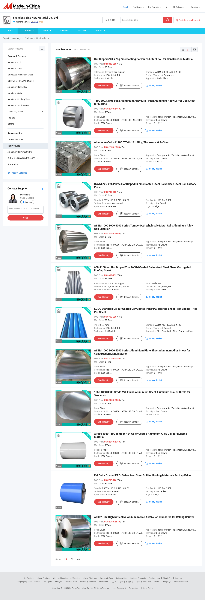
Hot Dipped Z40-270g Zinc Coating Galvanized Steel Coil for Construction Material (143, 59)
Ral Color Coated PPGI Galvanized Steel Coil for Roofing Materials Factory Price (142, 475)
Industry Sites (121, 578)
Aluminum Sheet (15, 68)
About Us (47, 30)
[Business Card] (42, 189)
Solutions (64, 30)
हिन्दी (138, 581)
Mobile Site (167, 578)
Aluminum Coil (14, 62)
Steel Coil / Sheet (15, 111)
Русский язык (71, 581)
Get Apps (180, 7)
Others (11, 123)
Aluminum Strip (15, 93)
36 (72, 559)
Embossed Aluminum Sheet (20, 74)
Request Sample (131, 85)
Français (58, 581)
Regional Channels (138, 578)
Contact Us (100, 30)
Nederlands (103, 581)
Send (25, 217)
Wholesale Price (106, 578)
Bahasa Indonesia (181, 581)
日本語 (130, 581)
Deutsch (92, 581)
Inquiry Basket (155, 85)
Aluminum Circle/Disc (17, 87)
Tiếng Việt (166, 581)
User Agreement (119, 588)
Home (10, 30)
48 (78, 559)
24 (65, 559)
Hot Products (29, 578)
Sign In (126, 7)
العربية (113, 581)
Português (48, 581)
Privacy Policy (147, 588)
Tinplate (11, 117)
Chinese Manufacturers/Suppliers (66, 578)
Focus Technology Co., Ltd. (83, 588)
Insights (178, 578)
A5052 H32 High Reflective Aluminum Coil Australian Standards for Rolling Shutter (144, 517)
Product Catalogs (19, 172)
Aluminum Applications (18, 105)
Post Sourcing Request (189, 20)
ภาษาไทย (147, 581)
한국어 (122, 581)
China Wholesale (90, 578)
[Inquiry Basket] (167, 7)
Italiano (83, 581)
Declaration (133, 588)
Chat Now (28, 202)
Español (37, 581)
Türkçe (156, 581)
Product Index (154, 578)
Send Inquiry (104, 85)
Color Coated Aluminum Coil (20, 80)
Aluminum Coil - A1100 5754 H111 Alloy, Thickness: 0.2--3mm (131, 142)
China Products (44, 578)
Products (29, 30)
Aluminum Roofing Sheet (19, 99)
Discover (82, 30)
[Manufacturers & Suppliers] (22, 5)
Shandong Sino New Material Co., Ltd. (36, 17)
